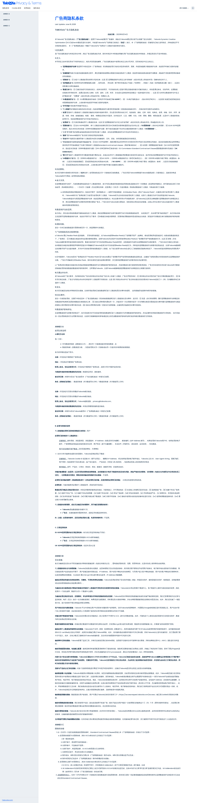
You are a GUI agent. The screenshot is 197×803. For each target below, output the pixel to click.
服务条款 (36, 8)
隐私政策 (5, 8)
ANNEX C (6, 26)
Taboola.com (7, 800)
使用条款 (27, 8)
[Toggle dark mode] (193, 8)
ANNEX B (6, 20)
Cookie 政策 (16, 8)
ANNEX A (6, 14)
